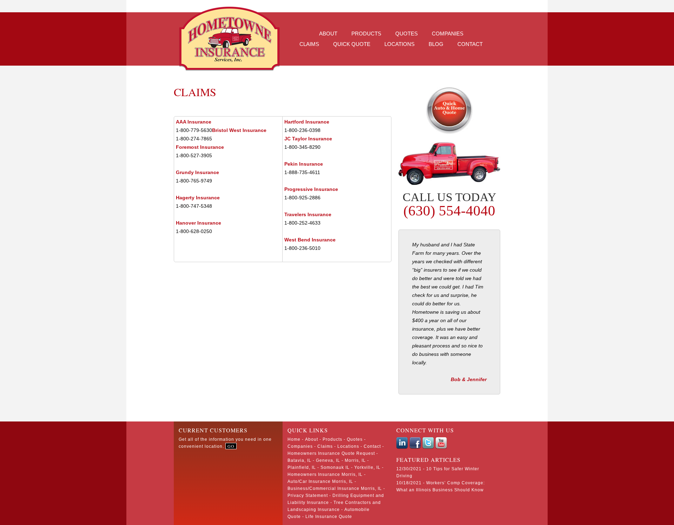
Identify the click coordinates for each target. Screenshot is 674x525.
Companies (447, 33)
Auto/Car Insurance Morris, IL (320, 481)
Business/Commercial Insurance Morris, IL (335, 488)
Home (294, 439)
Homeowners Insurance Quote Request (331, 453)
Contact (470, 44)
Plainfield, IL (302, 467)
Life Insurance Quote (328, 516)
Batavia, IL (299, 460)
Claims (309, 44)
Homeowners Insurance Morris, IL (325, 474)
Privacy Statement (308, 495)
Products (366, 33)
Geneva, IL (328, 460)
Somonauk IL (335, 467)
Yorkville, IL (367, 467)
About (328, 33)
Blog (436, 44)
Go (230, 446)
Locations (399, 44)
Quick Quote (351, 44)
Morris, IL (355, 460)
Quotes (406, 33)
